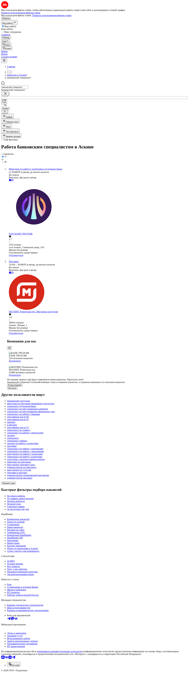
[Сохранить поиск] (4, 101)
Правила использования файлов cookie (51, 15)
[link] (6, 44)
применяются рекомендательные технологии (59, 651)
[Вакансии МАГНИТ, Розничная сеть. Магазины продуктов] (97, 292)
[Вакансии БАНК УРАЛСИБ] (97, 207)
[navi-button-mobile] (4, 60)
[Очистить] (5, 93)
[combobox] (14, 87)
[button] (4, 51)
